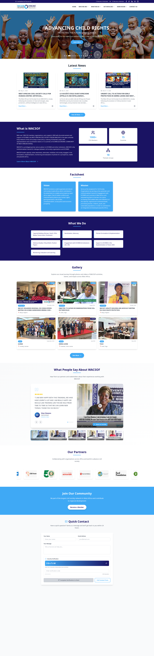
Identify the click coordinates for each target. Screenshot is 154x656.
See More (76, 355)
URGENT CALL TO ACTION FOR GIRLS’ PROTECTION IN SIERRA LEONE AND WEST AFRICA (117, 96)
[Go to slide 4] (71, 55)
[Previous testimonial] (36, 422)
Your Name (47, 536)
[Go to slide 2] (66, 55)
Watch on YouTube (101, 424)
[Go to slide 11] (85, 55)
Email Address (82, 536)
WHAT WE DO (95, 7)
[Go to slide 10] (83, 55)
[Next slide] (151, 35)
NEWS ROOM (121, 7)
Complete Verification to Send (69, 580)
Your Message (47, 543)
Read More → (23, 106)
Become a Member (77, 507)
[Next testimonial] (40, 422)
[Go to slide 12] (87, 55)
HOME (74, 7)
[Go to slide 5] (73, 55)
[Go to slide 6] (75, 55)
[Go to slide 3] (68, 55)
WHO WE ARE (83, 7)
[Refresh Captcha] (106, 563)
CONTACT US (133, 7)
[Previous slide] (3, 35)
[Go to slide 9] (81, 55)
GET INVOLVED (108, 7)
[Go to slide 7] (77, 55)
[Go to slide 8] (79, 55)
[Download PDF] (52, 106)
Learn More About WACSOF (26, 161)
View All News (75, 115)
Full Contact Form (102, 580)
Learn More (77, 42)
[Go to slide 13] (89, 55)
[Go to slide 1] (64, 55)
